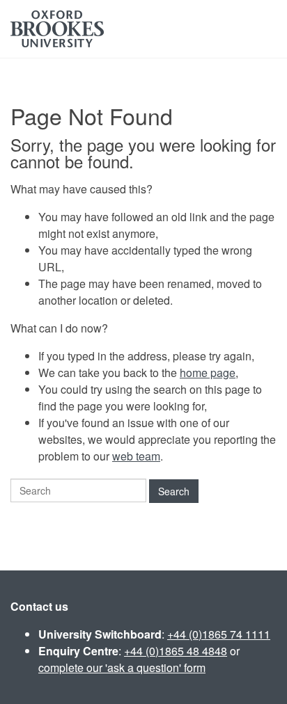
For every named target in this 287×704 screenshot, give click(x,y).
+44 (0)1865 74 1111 (218, 634)
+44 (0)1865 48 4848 (175, 651)
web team (136, 456)
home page (207, 373)
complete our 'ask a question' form (121, 667)
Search (173, 491)
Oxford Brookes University (57, 28)
